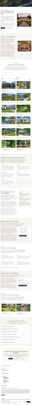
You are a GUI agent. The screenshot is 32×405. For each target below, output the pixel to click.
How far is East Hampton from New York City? (8, 339)
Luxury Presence (17, 399)
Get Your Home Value (16, 358)
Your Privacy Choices (16, 404)
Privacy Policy (28, 399)
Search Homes (10, 358)
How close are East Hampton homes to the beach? (9, 334)
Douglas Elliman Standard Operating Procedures (13, 388)
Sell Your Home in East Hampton (22, 285)
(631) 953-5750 (26, 393)
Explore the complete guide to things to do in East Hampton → (9, 267)
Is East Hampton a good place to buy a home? (8, 326)
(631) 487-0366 (5, 382)
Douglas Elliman (4, 387)
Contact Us (22, 358)
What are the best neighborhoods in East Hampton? (9, 331)
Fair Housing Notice (4, 388)
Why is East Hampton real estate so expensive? (8, 342)
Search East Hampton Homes (23, 235)
